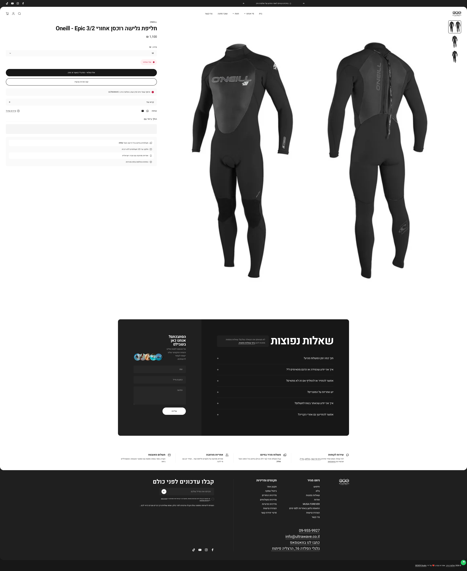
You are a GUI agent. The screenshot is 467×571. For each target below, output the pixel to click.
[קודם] (303, 3)
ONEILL (153, 22)
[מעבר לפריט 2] (454, 56)
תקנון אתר (272, 486)
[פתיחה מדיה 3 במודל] (307, 159)
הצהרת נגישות (313, 512)
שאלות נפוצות (313, 495)
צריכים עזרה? (11, 111)
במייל (302, 459)
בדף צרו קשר (316, 459)
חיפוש (317, 486)
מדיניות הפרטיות (204, 500)
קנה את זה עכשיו (81, 81)
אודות (317, 499)
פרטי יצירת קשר (269, 512)
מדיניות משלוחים (268, 499)
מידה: (153, 47)
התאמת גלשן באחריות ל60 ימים (304, 508)
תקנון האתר (164, 499)
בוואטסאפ (332, 461)
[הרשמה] (164, 491)
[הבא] (243, 3)
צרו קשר (316, 517)
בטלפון (307, 459)
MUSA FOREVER (311, 504)
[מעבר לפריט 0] (454, 26)
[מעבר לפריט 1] (454, 41)
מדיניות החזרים (269, 495)
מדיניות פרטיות (269, 504)
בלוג (318, 491)
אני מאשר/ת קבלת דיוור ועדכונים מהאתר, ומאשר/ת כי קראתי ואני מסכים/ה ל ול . (185, 500)
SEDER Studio (421, 565)
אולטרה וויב (450, 565)
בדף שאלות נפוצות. (246, 342)
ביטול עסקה (271, 491)
